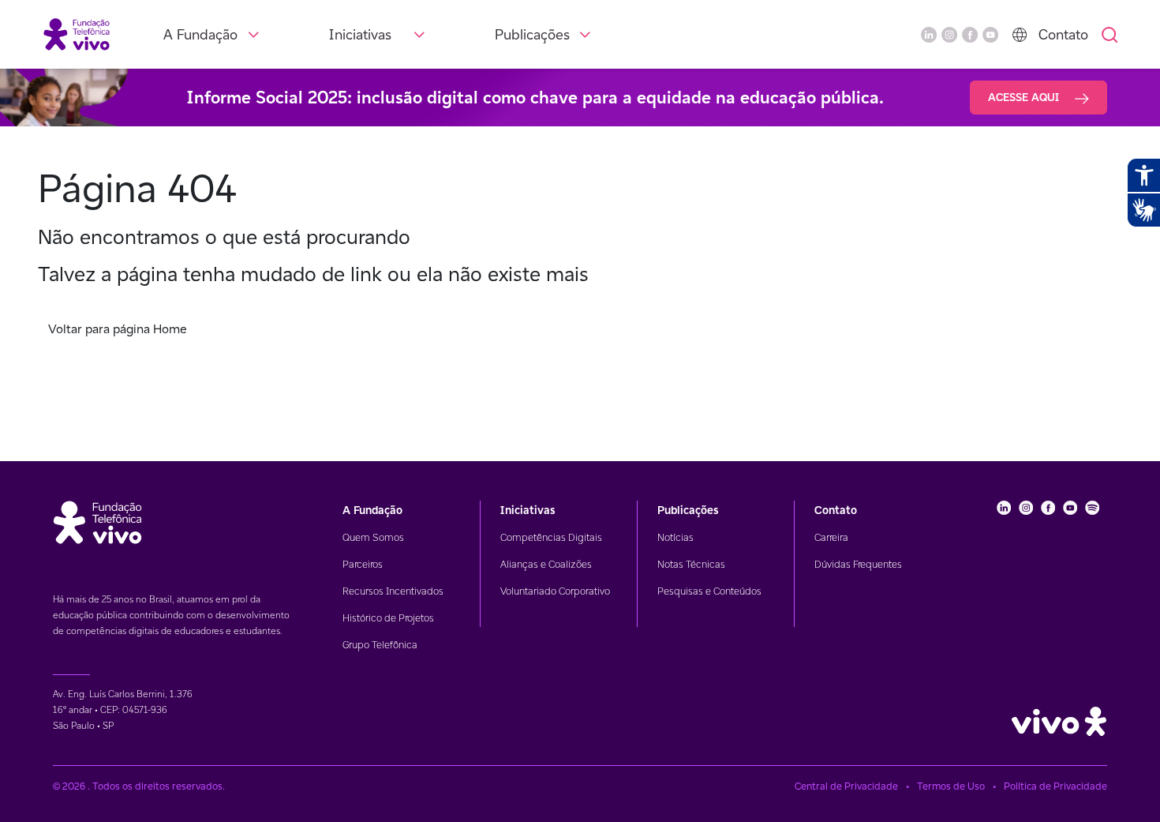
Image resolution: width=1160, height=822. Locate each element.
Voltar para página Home (117, 329)
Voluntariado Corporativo (555, 591)
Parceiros (362, 564)
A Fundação (200, 34)
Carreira (831, 537)
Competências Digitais (551, 537)
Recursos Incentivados (392, 591)
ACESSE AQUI (1025, 97)
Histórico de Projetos (388, 618)
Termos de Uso (951, 786)
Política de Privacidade (1055, 786)
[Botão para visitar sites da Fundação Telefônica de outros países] (1019, 35)
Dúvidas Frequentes (858, 564)
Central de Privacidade (846, 786)
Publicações (532, 34)
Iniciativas (360, 34)
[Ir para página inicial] (76, 33)
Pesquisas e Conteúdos (709, 591)
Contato (1063, 34)
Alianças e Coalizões (546, 564)
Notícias (675, 537)
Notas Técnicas (691, 564)
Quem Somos (373, 537)
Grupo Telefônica (379, 644)
